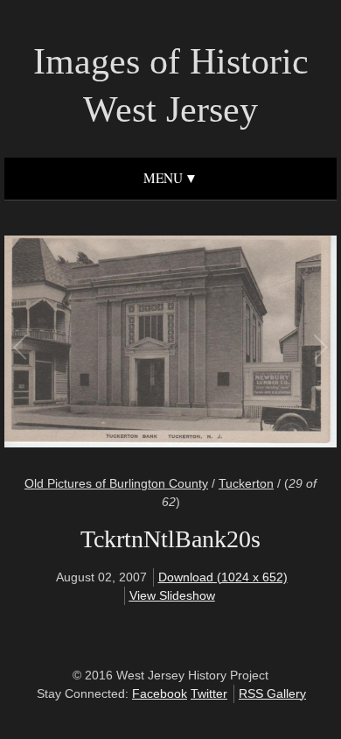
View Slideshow (172, 595)
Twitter (209, 693)
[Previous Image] (96, 344)
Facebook (159, 693)
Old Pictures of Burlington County (116, 483)
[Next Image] (245, 344)
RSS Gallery (272, 693)
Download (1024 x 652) (223, 577)
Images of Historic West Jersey (171, 85)
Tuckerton (246, 483)
